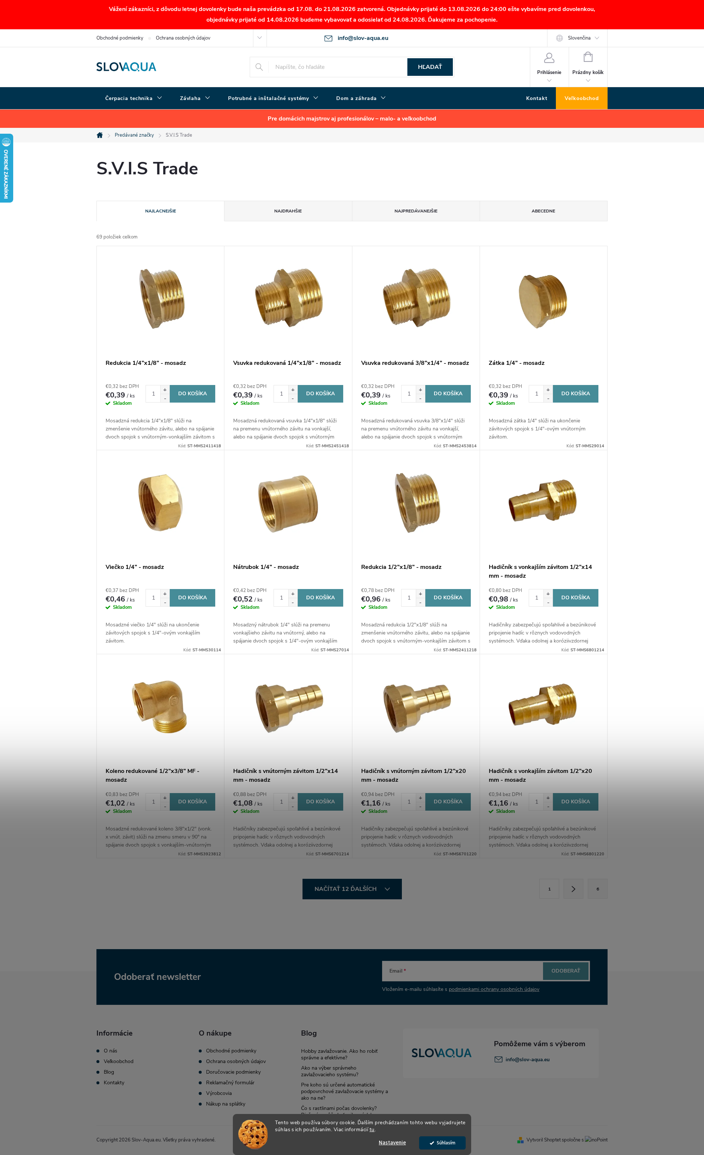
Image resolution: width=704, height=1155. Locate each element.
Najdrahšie (288, 211)
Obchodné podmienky (119, 38)
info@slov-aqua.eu (528, 1059)
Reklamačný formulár (230, 1083)
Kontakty (114, 1083)
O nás (110, 1051)
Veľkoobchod (118, 1062)
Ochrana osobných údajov (183, 38)
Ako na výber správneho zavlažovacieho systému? (329, 1071)
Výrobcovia (219, 1093)
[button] (164, 389)
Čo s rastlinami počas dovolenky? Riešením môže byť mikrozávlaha (339, 1111)
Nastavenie (392, 1143)
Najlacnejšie (160, 211)
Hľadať (430, 67)
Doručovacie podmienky (233, 1072)
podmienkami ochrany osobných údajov (494, 989)
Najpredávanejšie (416, 211)
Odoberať (565, 970)
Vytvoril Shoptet (544, 1140)
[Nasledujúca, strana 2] (573, 889)
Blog (109, 1072)
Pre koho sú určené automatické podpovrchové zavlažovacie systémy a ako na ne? (344, 1091)
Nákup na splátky (225, 1104)
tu (372, 1129)
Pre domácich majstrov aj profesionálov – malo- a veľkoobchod (352, 119)
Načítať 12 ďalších (346, 889)
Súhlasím (446, 1142)
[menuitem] (133, 98)
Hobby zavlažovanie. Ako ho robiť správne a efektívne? (339, 1054)
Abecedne (543, 211)
